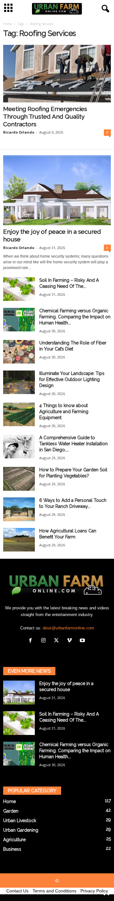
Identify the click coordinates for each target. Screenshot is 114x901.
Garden (10, 811)
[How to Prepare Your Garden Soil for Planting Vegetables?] (19, 479)
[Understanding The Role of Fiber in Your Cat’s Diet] (19, 352)
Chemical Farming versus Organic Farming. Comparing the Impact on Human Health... (75, 316)
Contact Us (17, 890)
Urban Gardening (20, 830)
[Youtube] (83, 641)
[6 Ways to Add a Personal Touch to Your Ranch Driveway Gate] (19, 509)
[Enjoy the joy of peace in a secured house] (57, 190)
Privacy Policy (94, 890)
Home (7, 24)
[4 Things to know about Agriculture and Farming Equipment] (19, 414)
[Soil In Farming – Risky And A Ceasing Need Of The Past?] (19, 289)
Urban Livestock (19, 820)
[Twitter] (57, 641)
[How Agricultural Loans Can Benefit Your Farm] (19, 540)
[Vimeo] (70, 641)
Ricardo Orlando (18, 132)
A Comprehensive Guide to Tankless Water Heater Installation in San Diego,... (73, 443)
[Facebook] (31, 641)
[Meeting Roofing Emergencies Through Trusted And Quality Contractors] (57, 73)
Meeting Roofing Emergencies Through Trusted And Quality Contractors (45, 116)
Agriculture (14, 839)
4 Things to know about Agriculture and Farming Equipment (63, 411)
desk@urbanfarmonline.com (68, 628)
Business (12, 849)
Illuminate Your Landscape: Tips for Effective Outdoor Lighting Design (71, 379)
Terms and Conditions (54, 890)
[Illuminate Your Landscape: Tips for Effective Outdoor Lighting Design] (19, 382)
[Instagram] (44, 641)
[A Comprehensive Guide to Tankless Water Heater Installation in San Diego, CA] (19, 447)
